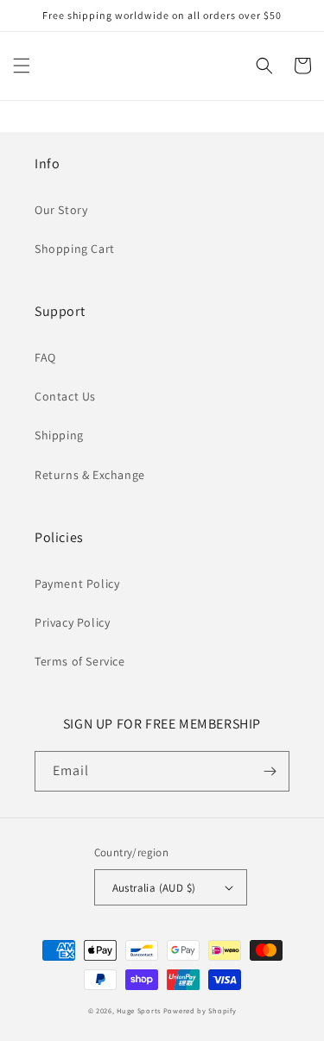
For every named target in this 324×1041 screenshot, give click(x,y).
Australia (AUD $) (154, 887)
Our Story (61, 210)
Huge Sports (139, 1010)
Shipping (59, 435)
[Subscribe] (270, 771)
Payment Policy (77, 583)
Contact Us (65, 396)
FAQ (45, 357)
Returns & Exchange (90, 475)
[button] (22, 66)
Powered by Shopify (200, 1010)
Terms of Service (80, 661)
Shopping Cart (75, 248)
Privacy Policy (72, 622)
